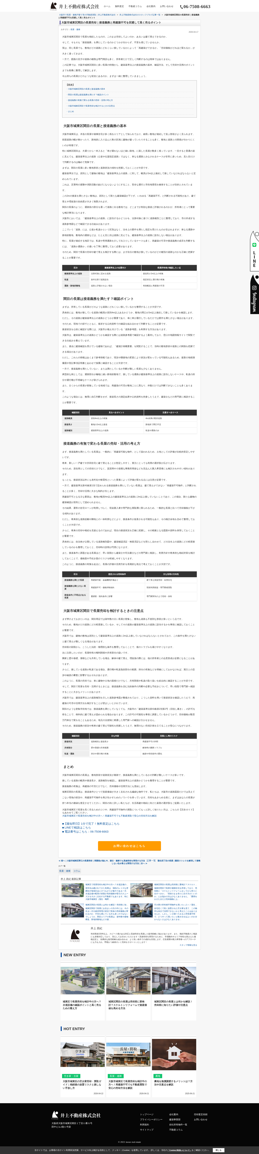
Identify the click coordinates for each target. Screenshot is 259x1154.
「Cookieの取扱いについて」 (180, 1150)
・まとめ (70, 111)
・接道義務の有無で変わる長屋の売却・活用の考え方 (89, 100)
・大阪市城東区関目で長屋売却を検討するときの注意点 (90, 106)
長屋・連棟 (75, 29)
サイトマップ (146, 1130)
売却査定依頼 (200, 1114)
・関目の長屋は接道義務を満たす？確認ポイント (87, 95)
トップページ (146, 1114)
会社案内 (150, 6)
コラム (76, 871)
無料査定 (119, 6)
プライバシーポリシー (151, 1119)
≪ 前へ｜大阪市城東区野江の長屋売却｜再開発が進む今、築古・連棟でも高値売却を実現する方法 (102, 861)
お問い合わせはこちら (129, 845)
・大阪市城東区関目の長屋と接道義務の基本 (85, 89)
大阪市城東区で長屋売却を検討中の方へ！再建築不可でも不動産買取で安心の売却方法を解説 (109, 816)
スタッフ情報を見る (188, 945)
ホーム (107, 6)
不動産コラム (135, 6)
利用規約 (144, 1124)
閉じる (219, 1150)
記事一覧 (151, 860)
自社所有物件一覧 (178, 1124)
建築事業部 (174, 1119)
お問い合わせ (166, 6)
